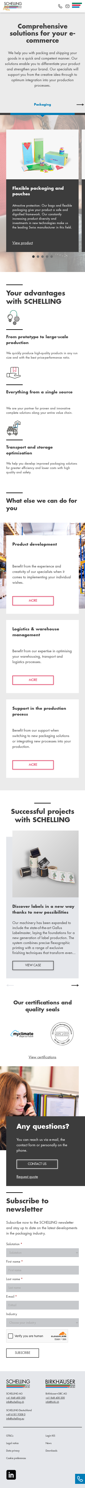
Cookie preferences (16, 1458)
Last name (14, 1279)
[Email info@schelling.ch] (67, 6)
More (33, 600)
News (49, 1443)
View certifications (42, 1057)
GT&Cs (9, 1435)
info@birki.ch (52, 1402)
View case (33, 965)
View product (22, 243)
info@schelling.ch (15, 1402)
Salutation (14, 1244)
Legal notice (12, 1443)
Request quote (27, 1177)
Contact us (37, 1164)
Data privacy (13, 1450)
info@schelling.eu (15, 1418)
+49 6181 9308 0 (15, 1414)
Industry (11, 1314)
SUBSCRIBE (22, 1353)
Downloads (51, 1450)
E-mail (11, 1296)
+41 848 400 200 (15, 1398)
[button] (33, 256)
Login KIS (50, 1435)
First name (14, 1261)
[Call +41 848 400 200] (60, 6)
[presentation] (4, 104)
